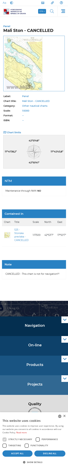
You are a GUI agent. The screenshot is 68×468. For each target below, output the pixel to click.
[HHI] (16, 11)
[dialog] (34, 440)
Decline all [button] (49, 453)
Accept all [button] (17, 453)
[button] (34, 462)
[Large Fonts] (4, 3)
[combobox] (59, 416)
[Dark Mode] (11, 3)
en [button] (41, 11)
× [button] (64, 416)
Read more (21, 432)
